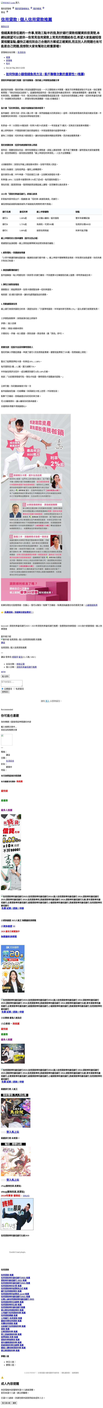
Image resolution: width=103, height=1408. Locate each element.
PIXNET (33, 1373)
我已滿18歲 (6, 1403)
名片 (8, 63)
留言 (21, 657)
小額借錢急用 (91, 605)
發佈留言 (5, 692)
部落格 (9, 60)
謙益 (3, 643)
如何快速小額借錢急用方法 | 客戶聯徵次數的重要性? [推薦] (45, 74)
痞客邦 (15, 657)
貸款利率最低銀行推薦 (27, 667)
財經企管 (21, 664)
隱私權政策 (66, 1373)
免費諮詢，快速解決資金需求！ (19, 612)
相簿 (8, 57)
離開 (14, 1403)
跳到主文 (5, 27)
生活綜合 (22, 52)
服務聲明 (75, 1373)
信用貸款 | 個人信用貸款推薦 (26, 19)
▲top (3, 671)
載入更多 (5, 676)
